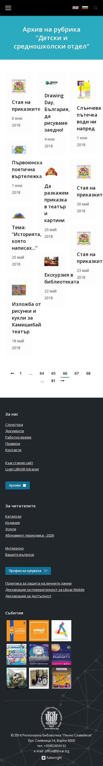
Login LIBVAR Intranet (22, 469)
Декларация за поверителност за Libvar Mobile (45, 589)
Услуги (10, 529)
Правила (12, 443)
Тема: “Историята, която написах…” (26, 237)
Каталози (13, 516)
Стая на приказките (26, 105)
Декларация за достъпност (28, 596)
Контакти (13, 449)
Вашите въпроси (19, 554)
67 (76, 373)
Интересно (14, 548)
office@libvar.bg (57, 751)
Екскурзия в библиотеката (61, 278)
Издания (12, 522)
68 (88, 373)
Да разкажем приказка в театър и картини (56, 203)
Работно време (18, 437)
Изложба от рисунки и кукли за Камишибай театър (26, 318)
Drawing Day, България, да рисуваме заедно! (57, 112)
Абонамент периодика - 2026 (29, 535)
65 (53, 373)
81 (53, 380)
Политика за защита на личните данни (38, 583)
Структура (14, 424)
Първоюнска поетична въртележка (27, 169)
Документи (14, 430)
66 (65, 373)
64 (42, 373)
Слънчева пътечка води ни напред (89, 118)
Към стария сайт (19, 462)
